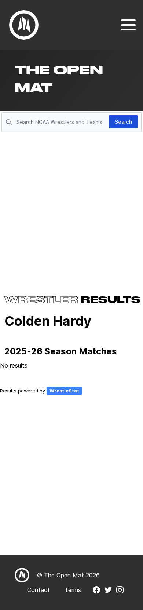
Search (123, 121)
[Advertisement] (71, 209)
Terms (73, 589)
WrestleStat (64, 391)
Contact (38, 589)
